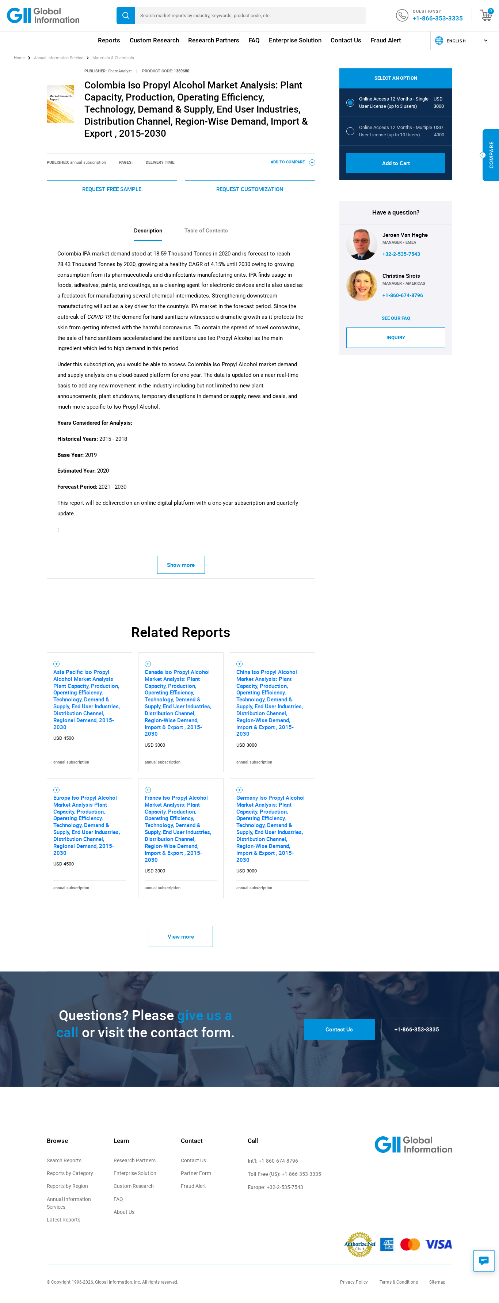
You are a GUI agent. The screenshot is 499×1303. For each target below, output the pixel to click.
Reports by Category (70, 1173)
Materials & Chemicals (113, 58)
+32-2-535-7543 (401, 254)
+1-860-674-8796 (402, 295)
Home (20, 58)
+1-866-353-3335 (438, 18)
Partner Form (196, 1173)
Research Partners (213, 40)
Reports (109, 40)
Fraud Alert (386, 40)
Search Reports (64, 1160)
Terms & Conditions (399, 1282)
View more (181, 936)
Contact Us (346, 40)
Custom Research (154, 40)
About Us (124, 1212)
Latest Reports (63, 1220)
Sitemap (437, 1282)
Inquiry (395, 337)
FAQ (254, 40)
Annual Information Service (58, 58)
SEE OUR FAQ (396, 318)
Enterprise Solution (295, 40)
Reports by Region (67, 1186)
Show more (181, 564)
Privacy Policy (354, 1282)
